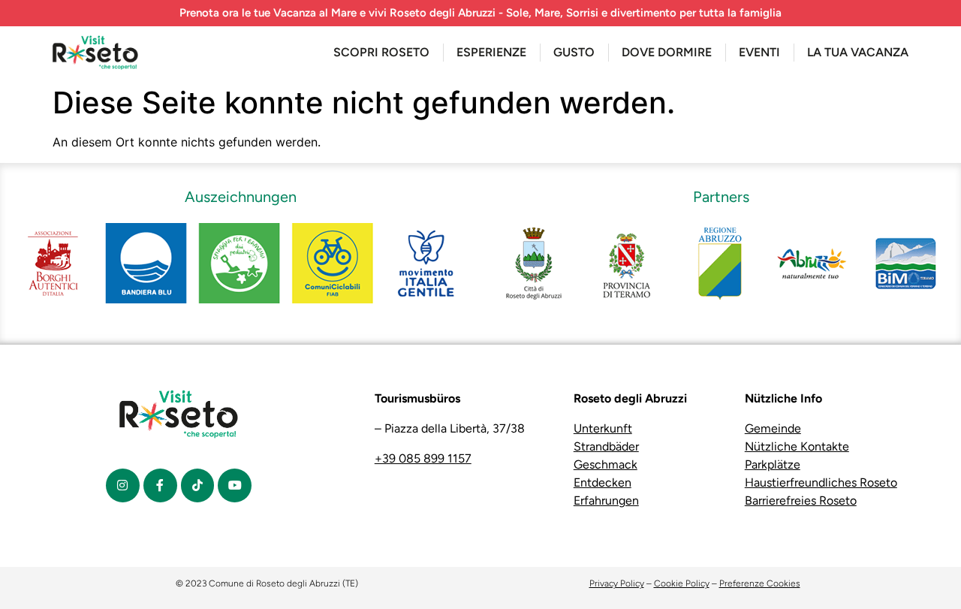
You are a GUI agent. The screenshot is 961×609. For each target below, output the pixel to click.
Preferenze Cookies (759, 583)
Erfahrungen (606, 500)
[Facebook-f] (160, 485)
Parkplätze (772, 464)
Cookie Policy (681, 583)
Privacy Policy (616, 583)
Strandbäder (606, 446)
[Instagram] (123, 485)
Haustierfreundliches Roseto (821, 482)
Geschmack (605, 464)
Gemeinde (773, 428)
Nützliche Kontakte (797, 446)
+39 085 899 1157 (423, 458)
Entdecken (602, 482)
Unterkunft (603, 428)
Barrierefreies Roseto (801, 500)
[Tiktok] (198, 485)
